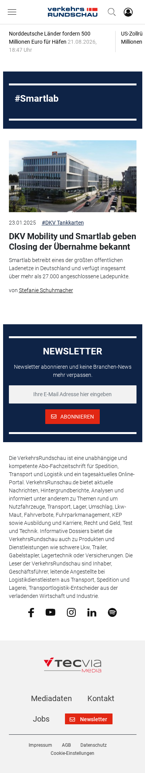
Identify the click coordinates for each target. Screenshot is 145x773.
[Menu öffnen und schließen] (14, 12)
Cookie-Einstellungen (72, 753)
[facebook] (31, 612)
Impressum (40, 745)
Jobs (41, 719)
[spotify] (112, 612)
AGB (66, 745)
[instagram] (71, 612)
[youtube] (50, 612)
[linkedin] (91, 612)
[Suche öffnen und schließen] (110, 12)
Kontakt (100, 698)
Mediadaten (51, 698)
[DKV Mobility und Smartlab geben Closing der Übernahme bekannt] (72, 176)
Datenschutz (93, 745)
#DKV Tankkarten (63, 223)
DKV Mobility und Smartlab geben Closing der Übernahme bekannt (72, 241)
